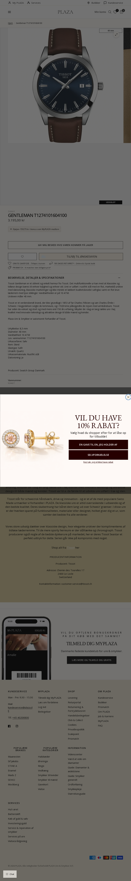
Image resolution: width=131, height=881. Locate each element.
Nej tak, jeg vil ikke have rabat (98, 461)
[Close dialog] (128, 397)
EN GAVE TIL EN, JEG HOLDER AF (98, 444)
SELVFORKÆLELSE (98, 454)
